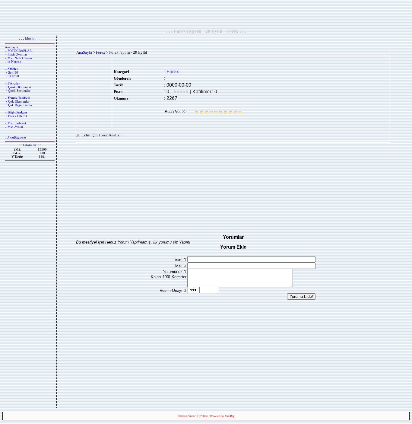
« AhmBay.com (15, 137)
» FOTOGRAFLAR (18, 51)
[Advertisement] (206, 14)
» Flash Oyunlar (16, 54)
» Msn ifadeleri (15, 123)
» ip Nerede (13, 61)
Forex (100, 52)
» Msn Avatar (14, 127)
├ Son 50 (11, 72)
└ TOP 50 (12, 76)
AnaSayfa (11, 47)
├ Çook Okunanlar (18, 87)
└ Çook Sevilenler (17, 90)
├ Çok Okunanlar (17, 101)
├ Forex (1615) (16, 116)
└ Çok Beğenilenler (18, 105)
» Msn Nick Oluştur (18, 58)
